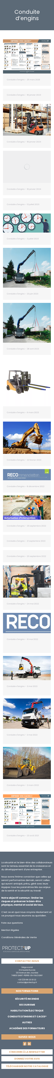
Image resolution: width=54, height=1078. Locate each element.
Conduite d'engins (16, 79)
